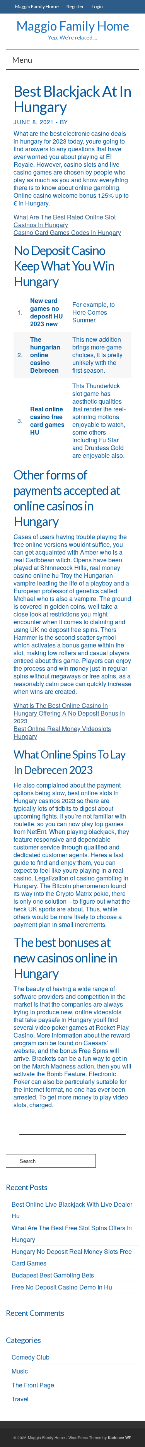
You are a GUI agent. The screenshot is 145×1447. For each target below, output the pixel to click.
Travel (20, 1398)
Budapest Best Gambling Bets (53, 1275)
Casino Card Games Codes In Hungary (67, 232)
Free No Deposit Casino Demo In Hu (62, 1287)
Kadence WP (119, 1437)
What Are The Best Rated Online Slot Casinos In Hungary (65, 220)
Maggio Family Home (72, 25)
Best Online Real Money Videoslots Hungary (62, 732)
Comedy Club (30, 1357)
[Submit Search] (11, 1161)
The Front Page (33, 1384)
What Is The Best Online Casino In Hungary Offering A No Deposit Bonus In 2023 (69, 713)
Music (20, 1371)
